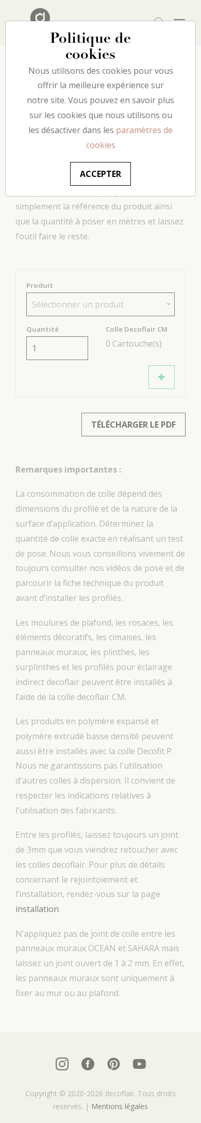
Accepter (100, 174)
